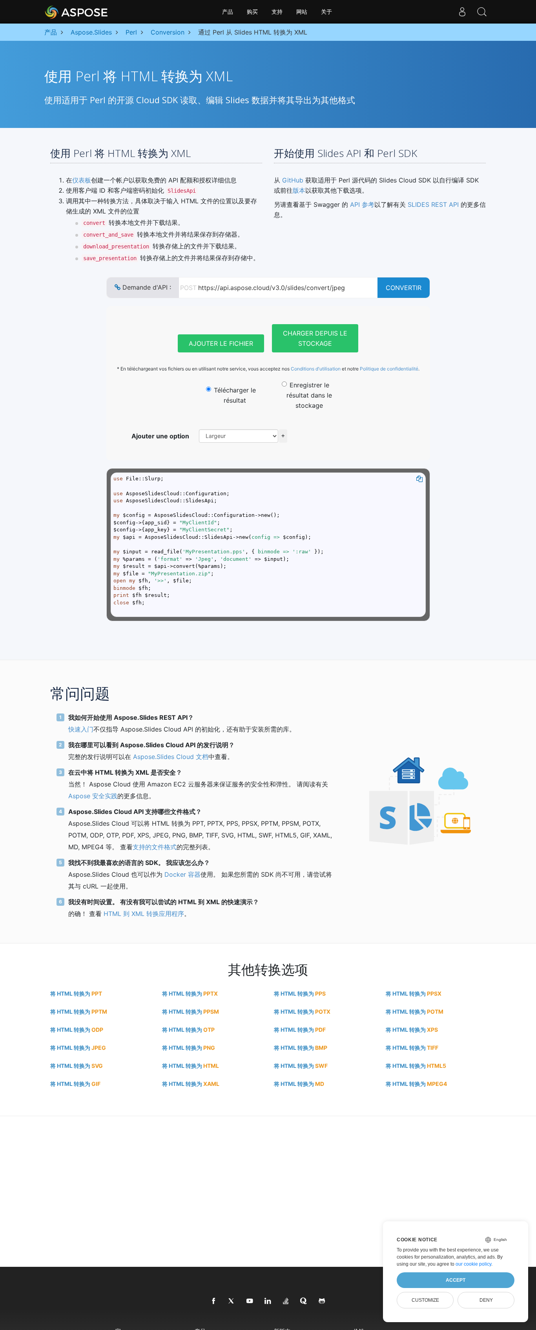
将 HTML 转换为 (76, 993)
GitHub (292, 180)
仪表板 (81, 180)
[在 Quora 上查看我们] (304, 1301)
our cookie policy (473, 1264)
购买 (252, 12)
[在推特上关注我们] (232, 1301)
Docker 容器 (182, 874)
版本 (299, 190)
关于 (326, 12)
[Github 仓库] (322, 1301)
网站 (301, 12)
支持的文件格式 (155, 847)
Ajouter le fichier (221, 343)
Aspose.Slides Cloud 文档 (170, 757)
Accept (455, 1280)
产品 (227, 12)
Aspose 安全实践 (92, 796)
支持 (277, 12)
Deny (486, 1300)
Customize (425, 1300)
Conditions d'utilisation (316, 369)
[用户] (462, 12)
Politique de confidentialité (389, 369)
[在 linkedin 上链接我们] (268, 1301)
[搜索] (482, 12)
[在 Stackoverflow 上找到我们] (286, 1301)
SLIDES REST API (433, 204)
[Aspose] (76, 12)
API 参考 (362, 204)
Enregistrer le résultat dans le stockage (309, 395)
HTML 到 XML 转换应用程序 (144, 914)
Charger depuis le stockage (315, 338)
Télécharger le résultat (235, 395)
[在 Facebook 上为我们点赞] (214, 1301)
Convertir (403, 288)
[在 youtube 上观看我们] (250, 1301)
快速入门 (80, 729)
